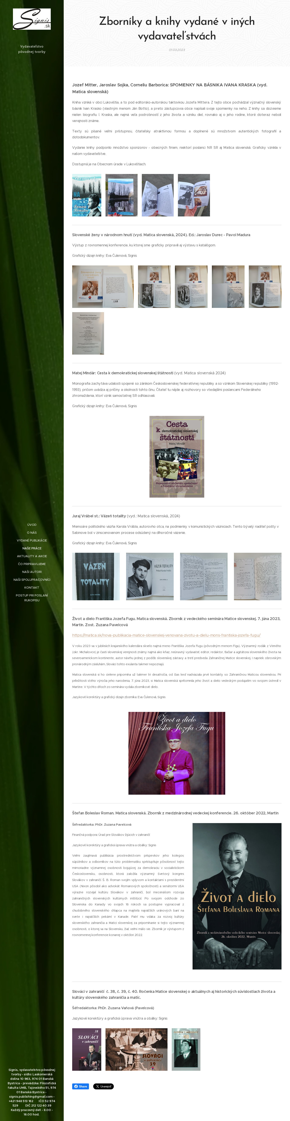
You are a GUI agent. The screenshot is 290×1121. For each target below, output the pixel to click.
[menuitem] (31, 524)
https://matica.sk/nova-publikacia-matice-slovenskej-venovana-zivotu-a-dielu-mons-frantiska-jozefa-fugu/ (166, 635)
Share (83, 1086)
